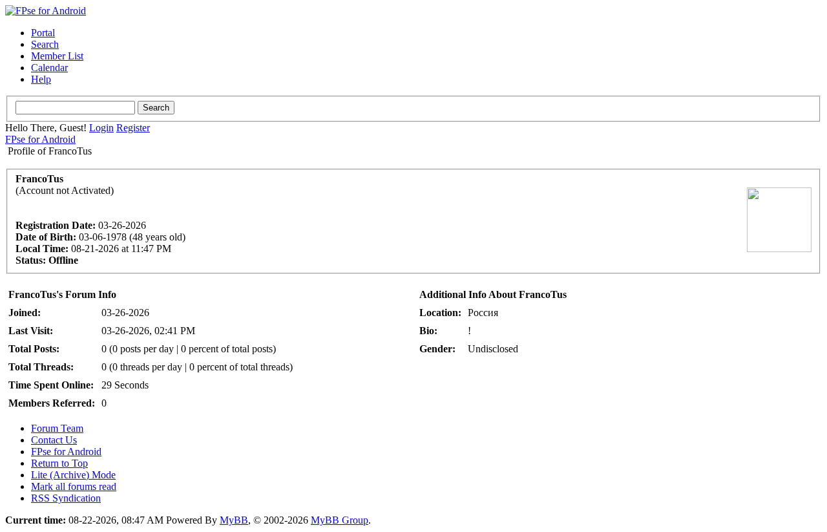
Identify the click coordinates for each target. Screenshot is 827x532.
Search (45, 44)
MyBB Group (339, 520)
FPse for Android (40, 139)
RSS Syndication (66, 498)
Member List (57, 55)
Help (41, 79)
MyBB (234, 520)
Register (133, 127)
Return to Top (59, 463)
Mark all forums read (73, 486)
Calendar (49, 67)
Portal (43, 32)
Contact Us (54, 439)
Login (101, 127)
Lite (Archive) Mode (73, 474)
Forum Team (57, 428)
